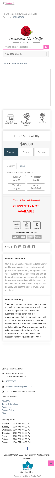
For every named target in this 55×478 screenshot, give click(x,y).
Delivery (11, 166)
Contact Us (6, 407)
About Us (6, 401)
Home (5, 63)
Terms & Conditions (10, 404)
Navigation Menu (13, 54)
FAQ (4, 413)
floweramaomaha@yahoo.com (19, 386)
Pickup (22, 166)
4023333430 (18, 17)
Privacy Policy (8, 410)
